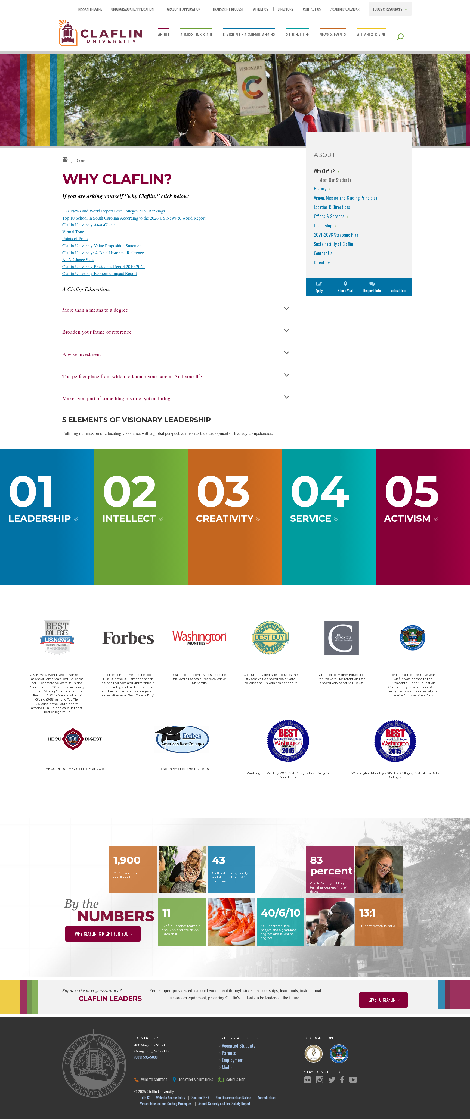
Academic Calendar (345, 9)
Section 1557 (200, 1098)
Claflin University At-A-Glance (89, 224)
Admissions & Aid (196, 34)
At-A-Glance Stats (78, 259)
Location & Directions (332, 207)
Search (400, 36)
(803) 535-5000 (146, 1057)
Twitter (331, 1080)
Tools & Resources (387, 9)
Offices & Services (329, 216)
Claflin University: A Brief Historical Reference (103, 252)
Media (227, 1067)
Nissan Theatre (90, 9)
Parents (229, 1052)
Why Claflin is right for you (101, 933)
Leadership (323, 225)
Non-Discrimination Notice (233, 1098)
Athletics (260, 9)
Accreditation (267, 1098)
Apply (319, 290)
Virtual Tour (73, 232)
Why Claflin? (324, 171)
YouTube (353, 1080)
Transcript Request (228, 9)
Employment (233, 1060)
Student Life (297, 34)
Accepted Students (238, 1045)
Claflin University (100, 31)
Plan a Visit (345, 290)
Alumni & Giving (371, 34)
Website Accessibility (170, 1098)
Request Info (372, 290)
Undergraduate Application (132, 9)
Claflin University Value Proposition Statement (102, 245)
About (163, 34)
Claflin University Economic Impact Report (99, 273)
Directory (285, 9)
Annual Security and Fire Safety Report (224, 1104)
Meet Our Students (335, 180)
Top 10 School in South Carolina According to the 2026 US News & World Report (133, 218)
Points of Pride (75, 238)
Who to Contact (154, 1079)
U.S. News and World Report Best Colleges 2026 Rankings (113, 211)
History (320, 188)
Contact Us (312, 9)
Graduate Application (183, 9)
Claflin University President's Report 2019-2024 (103, 266)
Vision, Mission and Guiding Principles (345, 198)
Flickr (307, 1079)
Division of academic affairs (249, 34)
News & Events (333, 34)
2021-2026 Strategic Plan (336, 235)
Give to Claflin (382, 999)
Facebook (342, 1079)
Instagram (319, 1079)
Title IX (145, 1098)
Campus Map (235, 1079)
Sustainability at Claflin (333, 244)
